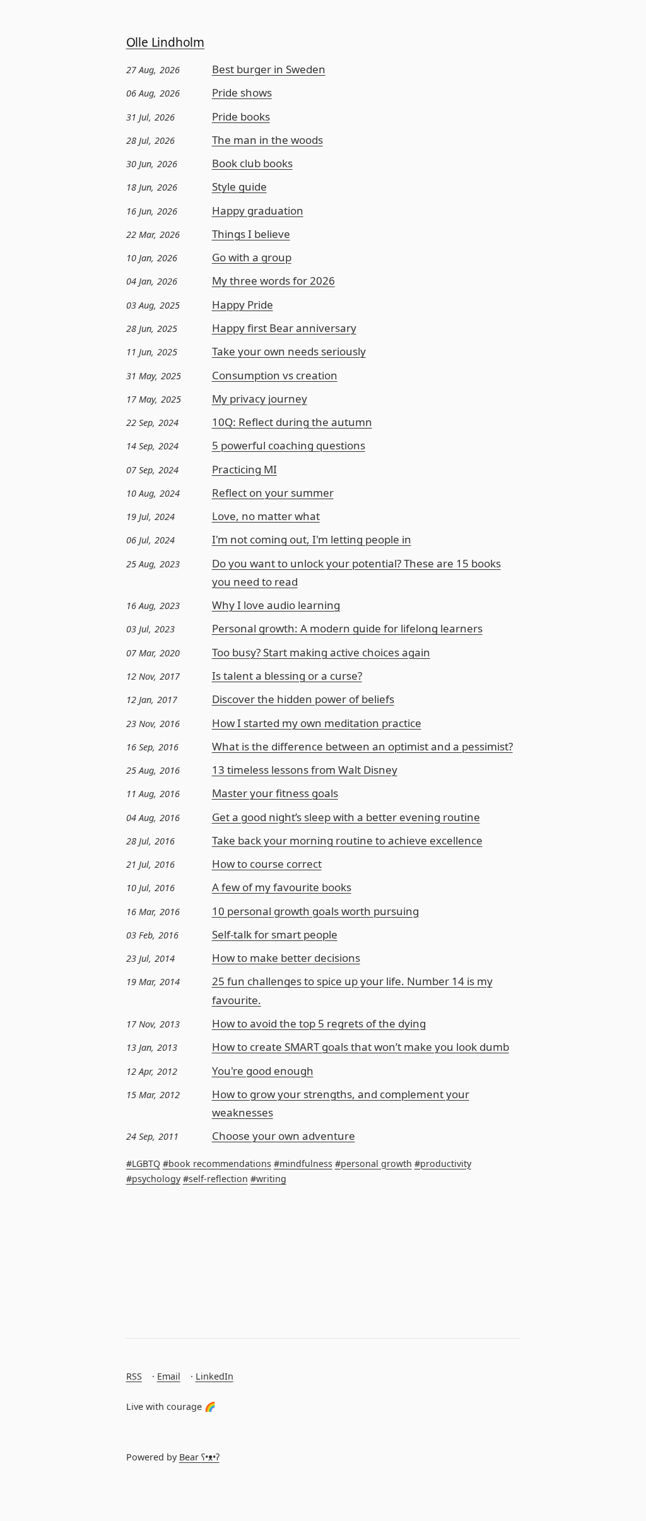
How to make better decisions (286, 957)
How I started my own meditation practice (316, 723)
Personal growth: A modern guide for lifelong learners (347, 628)
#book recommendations (217, 1163)
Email (168, 1376)
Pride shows (242, 92)
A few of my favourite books (281, 887)
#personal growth (373, 1163)
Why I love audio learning (276, 605)
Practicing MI (244, 469)
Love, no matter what (266, 516)
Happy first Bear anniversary (284, 328)
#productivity (442, 1163)
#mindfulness (303, 1163)
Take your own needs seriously (289, 351)
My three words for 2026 (273, 280)
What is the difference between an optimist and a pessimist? (362, 746)
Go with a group (251, 257)
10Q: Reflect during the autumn (292, 422)
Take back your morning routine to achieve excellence (347, 840)
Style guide (239, 186)
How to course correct (267, 863)
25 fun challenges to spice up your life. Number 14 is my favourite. (352, 990)
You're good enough (263, 1070)
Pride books (241, 116)
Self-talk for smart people (275, 934)
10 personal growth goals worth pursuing (315, 911)
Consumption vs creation (275, 375)
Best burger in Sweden (269, 69)
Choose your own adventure (283, 1135)
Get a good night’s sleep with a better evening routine (346, 817)
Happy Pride (242, 304)
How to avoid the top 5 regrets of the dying (319, 1023)
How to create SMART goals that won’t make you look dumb (360, 1046)
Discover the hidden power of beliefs (303, 699)
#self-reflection (215, 1179)
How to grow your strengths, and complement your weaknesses (340, 1103)
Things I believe (251, 234)
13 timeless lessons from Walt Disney (304, 769)
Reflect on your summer (273, 492)
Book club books (252, 163)
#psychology (153, 1179)
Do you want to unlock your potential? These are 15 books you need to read (356, 572)
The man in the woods (267, 140)
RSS (134, 1376)
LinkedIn (214, 1376)
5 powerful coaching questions (288, 445)
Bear (199, 1457)
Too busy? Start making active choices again (321, 652)
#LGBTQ (143, 1163)
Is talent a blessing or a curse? (287, 675)
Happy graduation (257, 210)
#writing (268, 1179)
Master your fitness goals (275, 793)
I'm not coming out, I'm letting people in (311, 539)
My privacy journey (259, 398)
